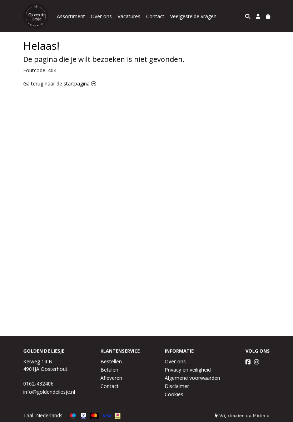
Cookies (174, 394)
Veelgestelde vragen (193, 16)
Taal (28, 415)
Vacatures (129, 16)
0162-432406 (38, 383)
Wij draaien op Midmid (244, 415)
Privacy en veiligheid (188, 369)
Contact (155, 16)
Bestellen (111, 361)
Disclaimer (177, 386)
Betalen (109, 369)
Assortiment (71, 16)
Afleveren (111, 377)
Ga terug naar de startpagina (57, 83)
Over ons (101, 16)
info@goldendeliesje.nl (49, 391)
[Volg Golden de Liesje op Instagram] (256, 362)
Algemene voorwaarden (192, 377)
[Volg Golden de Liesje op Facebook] (247, 362)
